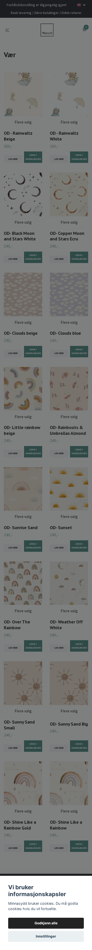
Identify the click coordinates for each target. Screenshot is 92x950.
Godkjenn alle (45, 923)
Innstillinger (46, 936)
